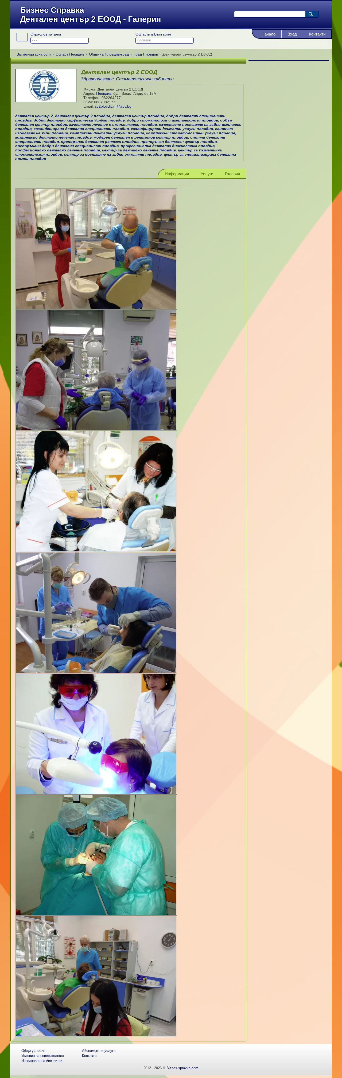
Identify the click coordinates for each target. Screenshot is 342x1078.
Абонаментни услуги (98, 1051)
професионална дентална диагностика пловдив (168, 146)
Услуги (207, 173)
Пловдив (103, 93)
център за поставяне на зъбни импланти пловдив (113, 154)
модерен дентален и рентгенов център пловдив (141, 137)
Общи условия (33, 1051)
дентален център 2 (34, 116)
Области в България (153, 34)
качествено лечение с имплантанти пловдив (113, 124)
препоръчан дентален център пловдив (179, 141)
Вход (292, 34)
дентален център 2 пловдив (82, 116)
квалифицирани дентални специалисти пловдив (81, 129)
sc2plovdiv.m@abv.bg (113, 106)
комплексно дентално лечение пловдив (53, 137)
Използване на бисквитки (41, 1061)
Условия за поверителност (42, 1056)
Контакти (317, 34)
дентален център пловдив (138, 116)
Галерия (232, 173)
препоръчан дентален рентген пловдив (99, 141)
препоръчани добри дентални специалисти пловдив (67, 146)
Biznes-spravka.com (182, 1068)
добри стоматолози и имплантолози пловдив (172, 120)
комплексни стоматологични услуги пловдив (190, 133)
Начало (268, 34)
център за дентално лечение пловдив (139, 150)
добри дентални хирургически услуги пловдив (79, 120)
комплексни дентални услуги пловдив (107, 133)
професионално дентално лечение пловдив (57, 150)
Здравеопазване (97, 79)
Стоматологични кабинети (145, 79)
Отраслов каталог (45, 34)
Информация (177, 173)
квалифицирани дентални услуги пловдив (172, 129)
